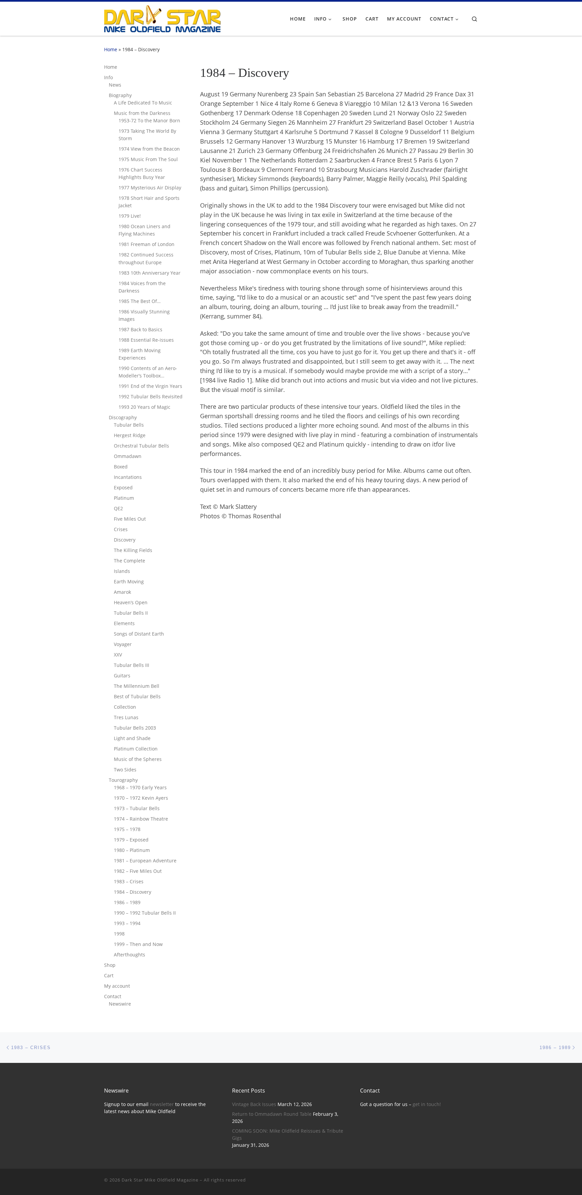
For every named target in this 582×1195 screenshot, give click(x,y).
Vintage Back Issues (254, 1104)
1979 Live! (130, 216)
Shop (110, 965)
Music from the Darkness (142, 113)
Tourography (123, 780)
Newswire (120, 1004)
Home (110, 49)
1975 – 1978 (127, 829)
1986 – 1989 (127, 902)
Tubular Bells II (131, 613)
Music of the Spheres (138, 759)
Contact (112, 996)
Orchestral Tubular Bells (141, 445)
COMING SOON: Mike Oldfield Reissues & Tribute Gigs (287, 1134)
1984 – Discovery (132, 892)
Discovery (124, 540)
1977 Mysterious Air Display (150, 187)
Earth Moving (129, 581)
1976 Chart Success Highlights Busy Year (142, 173)
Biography (120, 95)
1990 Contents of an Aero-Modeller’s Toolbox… (148, 372)
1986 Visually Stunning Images (144, 315)
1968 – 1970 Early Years (140, 787)
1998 (119, 933)
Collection (125, 707)
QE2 (118, 508)
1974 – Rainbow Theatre (141, 819)
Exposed (123, 487)
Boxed (121, 466)
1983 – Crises (128, 881)
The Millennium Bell (136, 686)
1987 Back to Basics (140, 329)
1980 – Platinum (132, 850)
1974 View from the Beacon (149, 149)
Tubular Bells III (131, 665)
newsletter (162, 1104)
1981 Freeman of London (146, 244)
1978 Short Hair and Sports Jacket (149, 202)
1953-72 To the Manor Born (149, 120)
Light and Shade (132, 738)
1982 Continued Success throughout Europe (146, 258)
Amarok (122, 592)
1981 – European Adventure (145, 860)
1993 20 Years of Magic (144, 407)
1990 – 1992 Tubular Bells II (145, 913)
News (115, 85)
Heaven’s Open (131, 602)
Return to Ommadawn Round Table (272, 1114)
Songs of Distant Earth (139, 634)
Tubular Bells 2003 (135, 728)
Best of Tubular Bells (137, 696)
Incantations (128, 477)
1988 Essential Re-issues (146, 340)
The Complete (129, 560)
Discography (123, 417)
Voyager (123, 644)
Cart (109, 975)
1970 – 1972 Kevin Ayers (141, 798)
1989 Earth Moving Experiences (140, 354)
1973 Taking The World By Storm (147, 135)
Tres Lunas (126, 717)
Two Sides (125, 769)
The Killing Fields (133, 550)
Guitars (122, 675)
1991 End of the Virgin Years (150, 386)
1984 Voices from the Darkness (142, 287)
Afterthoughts (129, 954)
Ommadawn (127, 456)
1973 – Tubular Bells (137, 808)
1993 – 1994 (127, 923)
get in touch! (427, 1104)
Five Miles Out (130, 519)
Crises (121, 529)
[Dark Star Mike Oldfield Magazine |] (162, 17)
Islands (122, 571)
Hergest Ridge (130, 435)
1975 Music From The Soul (148, 159)
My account (117, 986)
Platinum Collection (136, 748)
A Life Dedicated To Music (143, 102)
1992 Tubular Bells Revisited (151, 396)
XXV (118, 654)
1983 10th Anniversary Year (150, 273)
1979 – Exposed (131, 839)
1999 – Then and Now (138, 944)
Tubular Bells (129, 425)
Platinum (124, 498)
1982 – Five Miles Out (138, 871)
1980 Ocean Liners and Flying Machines (144, 230)
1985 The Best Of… (140, 301)
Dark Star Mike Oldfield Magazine (160, 1180)
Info (108, 77)
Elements (124, 623)
